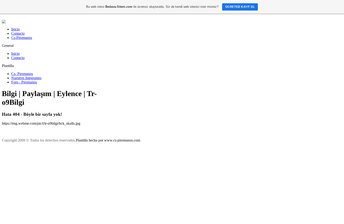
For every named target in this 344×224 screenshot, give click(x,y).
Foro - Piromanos (24, 82)
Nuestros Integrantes (26, 78)
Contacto (18, 33)
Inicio (15, 29)
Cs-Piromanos (21, 38)
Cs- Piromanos (22, 74)
